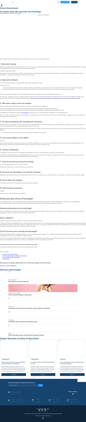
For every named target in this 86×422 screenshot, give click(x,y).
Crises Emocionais (9, 8)
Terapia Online (6, 258)
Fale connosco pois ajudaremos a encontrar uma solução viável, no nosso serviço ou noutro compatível (55, 98)
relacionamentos (25, 112)
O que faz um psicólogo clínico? (10, 254)
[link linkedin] (40, 411)
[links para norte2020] (15, 401)
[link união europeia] (72, 400)
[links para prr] (36, 400)
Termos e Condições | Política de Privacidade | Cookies (52, 413)
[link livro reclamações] (43, 418)
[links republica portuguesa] (53, 400)
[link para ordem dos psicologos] (73, 394)
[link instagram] (43, 411)
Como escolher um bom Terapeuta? (11, 257)
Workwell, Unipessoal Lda (46, 415)
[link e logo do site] (13, 2)
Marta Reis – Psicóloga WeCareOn (8, 265)
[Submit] (40, 385)
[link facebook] (46, 411)
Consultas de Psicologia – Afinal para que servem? (15, 255)
